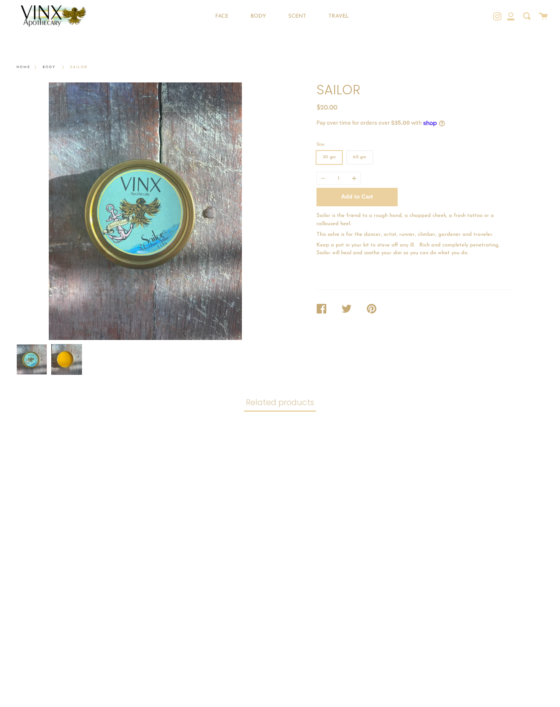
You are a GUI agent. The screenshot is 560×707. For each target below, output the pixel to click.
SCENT (297, 16)
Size (320, 144)
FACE (221, 16)
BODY (258, 16)
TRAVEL (338, 16)
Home (23, 67)
